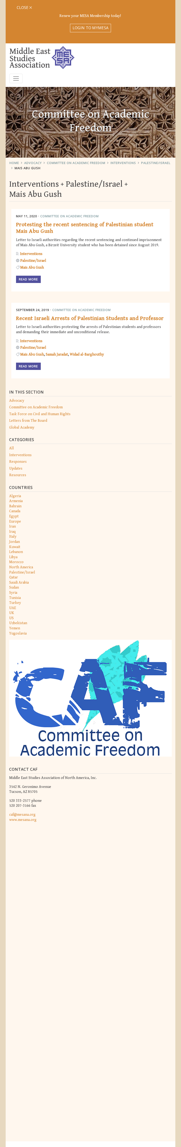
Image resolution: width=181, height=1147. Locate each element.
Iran (12, 526)
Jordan (14, 542)
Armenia (16, 501)
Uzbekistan (18, 623)
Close (23, 7)
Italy (12, 536)
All (11, 448)
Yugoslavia (18, 633)
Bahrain (15, 506)
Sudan (14, 587)
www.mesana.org (23, 820)
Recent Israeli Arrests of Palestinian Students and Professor (90, 318)
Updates (15, 468)
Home (14, 163)
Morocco (16, 562)
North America (21, 567)
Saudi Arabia (19, 582)
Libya (13, 557)
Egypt (14, 516)
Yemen (14, 628)
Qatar (13, 577)
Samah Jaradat (57, 354)
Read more (28, 279)
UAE (12, 608)
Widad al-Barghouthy (87, 354)
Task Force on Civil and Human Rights (39, 414)
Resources (17, 475)
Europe (15, 521)
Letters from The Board (28, 420)
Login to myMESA (91, 27)
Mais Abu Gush (28, 168)
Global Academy (21, 427)
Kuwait (14, 547)
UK (11, 613)
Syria (13, 592)
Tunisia (15, 598)
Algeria (15, 496)
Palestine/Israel (155, 163)
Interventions (123, 163)
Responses (18, 461)
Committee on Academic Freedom (76, 163)
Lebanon (16, 552)
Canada (14, 511)
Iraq (12, 531)
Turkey (15, 603)
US (11, 618)
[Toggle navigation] (16, 78)
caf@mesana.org (22, 814)
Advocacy (33, 163)
